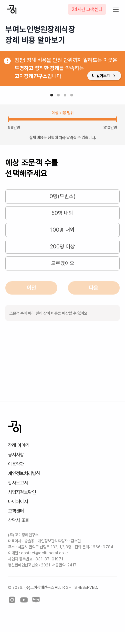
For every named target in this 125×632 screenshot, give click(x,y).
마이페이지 (18, 501)
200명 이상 (62, 246)
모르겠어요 (62, 263)
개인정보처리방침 (24, 473)
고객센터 (16, 511)
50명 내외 (62, 213)
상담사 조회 (18, 520)
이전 (31, 288)
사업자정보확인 (22, 492)
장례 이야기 (18, 445)
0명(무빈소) (63, 196)
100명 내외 (62, 230)
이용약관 (16, 464)
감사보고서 (18, 482)
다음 (93, 288)
